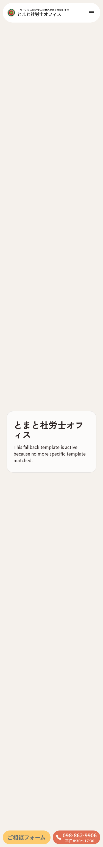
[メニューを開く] (91, 12)
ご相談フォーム (26, 837)
